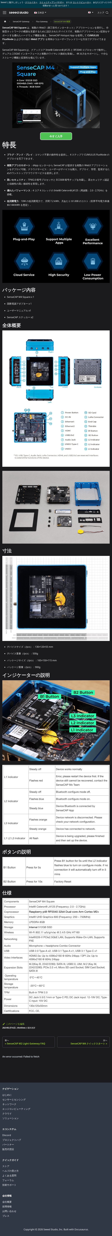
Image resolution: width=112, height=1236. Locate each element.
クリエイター (31, 2)
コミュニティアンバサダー (51, 2)
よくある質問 (9, 1175)
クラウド (7, 1113)
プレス (5, 1215)
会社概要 (7, 1201)
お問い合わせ (9, 1211)
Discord (6, 1135)
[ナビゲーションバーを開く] (4, 12)
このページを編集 (15, 1023)
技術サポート (9, 1184)
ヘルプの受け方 (10, 1170)
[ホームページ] (5, 21)
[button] (40, 12)
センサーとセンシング (14, 1099)
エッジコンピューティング (16, 1108)
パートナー (8, 1144)
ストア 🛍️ (102, 12)
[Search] (107, 12)
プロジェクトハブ (11, 1139)
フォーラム (8, 1180)
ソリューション (10, 1118)
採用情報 (7, 1206)
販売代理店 (8, 1149)
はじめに (7, 1094)
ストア (5, 1166)
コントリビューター (82, 2)
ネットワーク (9, 1104)
